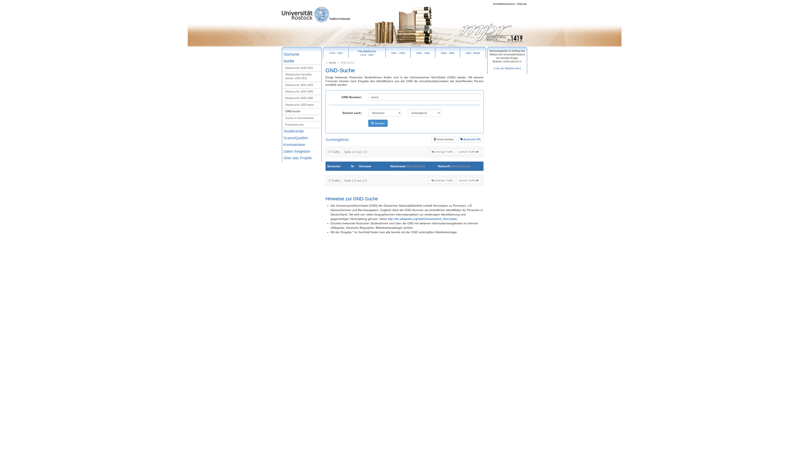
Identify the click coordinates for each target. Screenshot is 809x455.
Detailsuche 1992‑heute (299, 104)
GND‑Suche (292, 111)
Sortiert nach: (352, 113)
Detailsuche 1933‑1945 (299, 91)
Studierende (293, 131)
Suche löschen (445, 139)
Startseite (291, 54)
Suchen (379, 123)
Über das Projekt (297, 158)
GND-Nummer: (352, 97)
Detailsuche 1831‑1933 (299, 85)
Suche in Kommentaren (299, 118)
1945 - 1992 (447, 53)
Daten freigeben (296, 151)
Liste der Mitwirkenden (507, 68)
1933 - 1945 (423, 53)
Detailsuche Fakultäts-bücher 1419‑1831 (299, 76)
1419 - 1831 (336, 53)
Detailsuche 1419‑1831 (299, 68)
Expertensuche (294, 124)
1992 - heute (472, 53)
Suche (288, 61)
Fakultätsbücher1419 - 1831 (367, 52)
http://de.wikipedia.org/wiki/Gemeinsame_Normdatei (422, 219)
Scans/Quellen (295, 138)
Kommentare (294, 145)
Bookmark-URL (472, 139)
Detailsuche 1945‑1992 (299, 98)
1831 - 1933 (398, 53)
